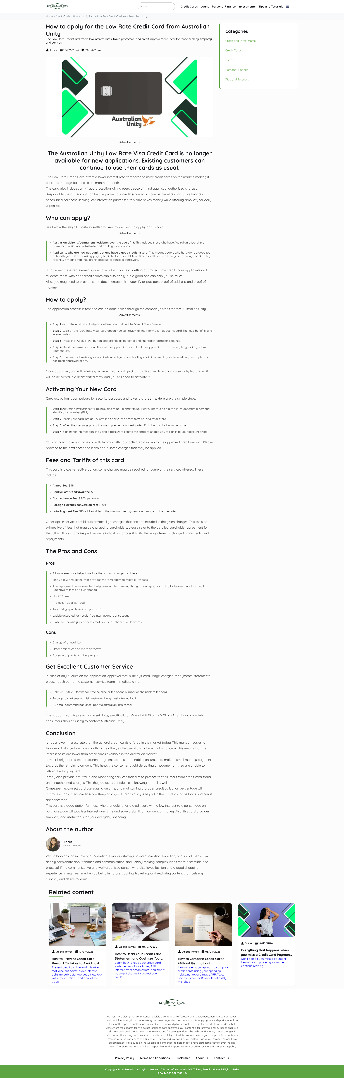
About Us (202, 1058)
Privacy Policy (124, 1058)
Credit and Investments (240, 40)
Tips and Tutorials (271, 6)
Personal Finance (224, 6)
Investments (247, 6)
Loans (205, 6)
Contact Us (221, 1058)
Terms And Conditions (155, 1058)
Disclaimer (183, 1058)
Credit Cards (189, 6)
